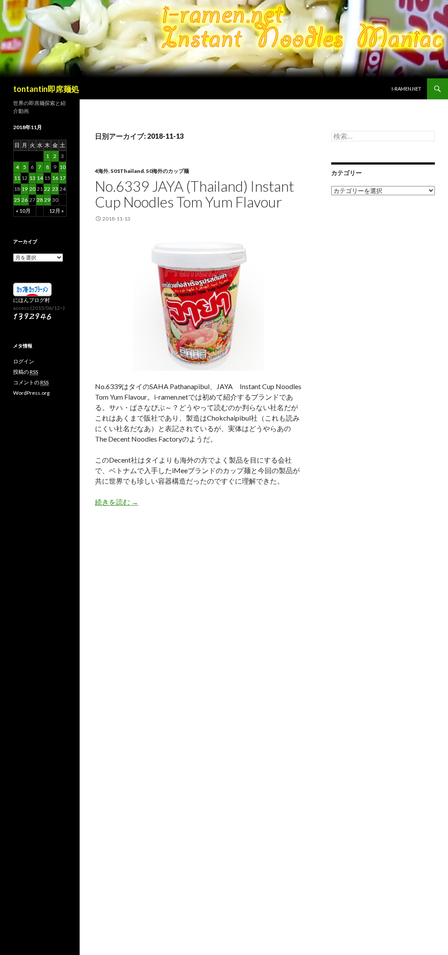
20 (32, 189)
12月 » (56, 210)
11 (17, 178)
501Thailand (127, 171)
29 (47, 200)
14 (40, 178)
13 (32, 178)
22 (47, 189)
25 (17, 200)
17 (63, 178)
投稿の (25, 372)
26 (24, 200)
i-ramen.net (406, 88)
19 (24, 189)
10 (63, 167)
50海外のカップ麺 (167, 171)
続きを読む (116, 502)
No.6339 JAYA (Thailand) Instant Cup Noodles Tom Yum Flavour (194, 194)
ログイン (23, 361)
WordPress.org (31, 393)
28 (40, 200)
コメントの (31, 382)
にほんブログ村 (31, 300)
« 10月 (23, 210)
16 (55, 178)
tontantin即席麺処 (46, 89)
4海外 (101, 171)
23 (55, 189)
